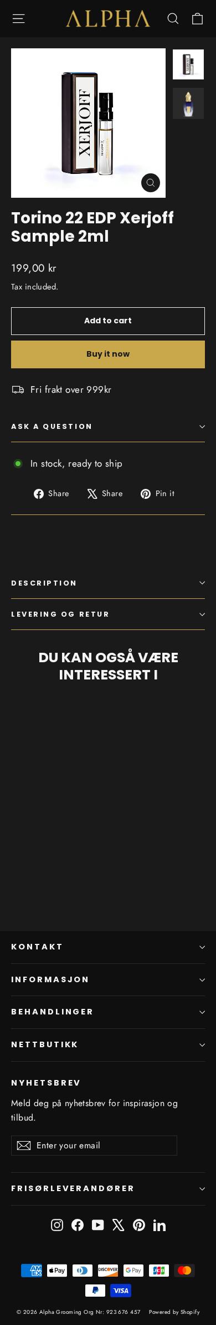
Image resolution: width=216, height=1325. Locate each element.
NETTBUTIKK (45, 1044)
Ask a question (52, 426)
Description (44, 583)
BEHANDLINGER (52, 1011)
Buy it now (108, 353)
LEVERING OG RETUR (60, 614)
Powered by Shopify (174, 1312)
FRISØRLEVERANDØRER (73, 1188)
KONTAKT (37, 946)
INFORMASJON (50, 979)
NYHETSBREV (46, 1082)
